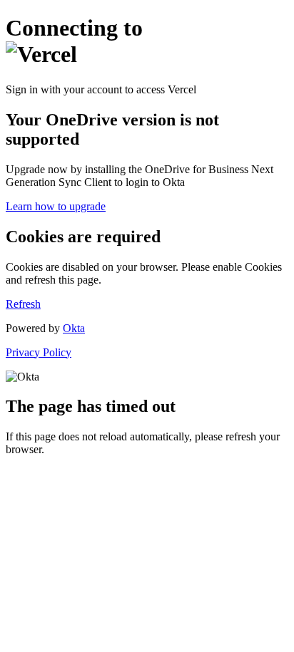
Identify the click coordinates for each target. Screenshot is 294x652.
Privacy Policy (38, 352)
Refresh (23, 304)
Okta (74, 328)
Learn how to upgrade (56, 206)
